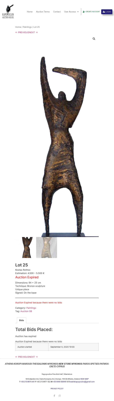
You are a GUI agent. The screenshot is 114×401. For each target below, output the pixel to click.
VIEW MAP (84, 379)
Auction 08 (26, 311)
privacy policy (57, 389)
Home (30, 11)
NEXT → (33, 32)
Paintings (27, 27)
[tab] (21, 320)
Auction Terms (43, 11)
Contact (57, 11)
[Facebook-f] (54, 396)
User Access (70, 11)
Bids (21, 320)
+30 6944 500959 (60, 382)
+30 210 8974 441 (28, 382)
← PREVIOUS (22, 32)
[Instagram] (60, 396)
